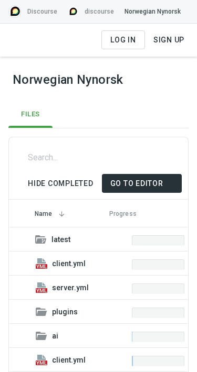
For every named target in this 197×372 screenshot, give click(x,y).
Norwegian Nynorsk (153, 11)
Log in (123, 40)
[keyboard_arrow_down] (22, 239)
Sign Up (168, 40)
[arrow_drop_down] (137, 79)
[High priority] (96, 263)
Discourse (42, 11)
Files (30, 114)
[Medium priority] (80, 239)
